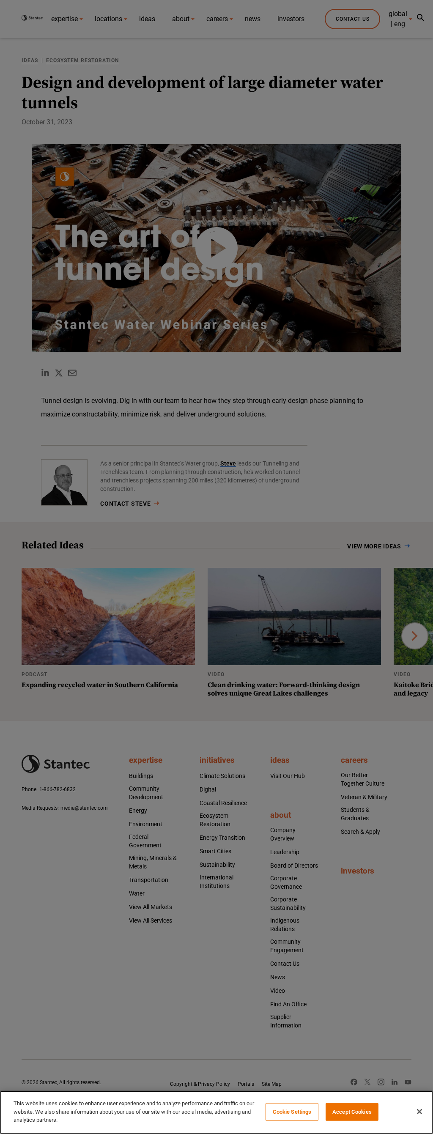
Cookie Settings (292, 1112)
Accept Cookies (352, 1112)
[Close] (419, 1111)
